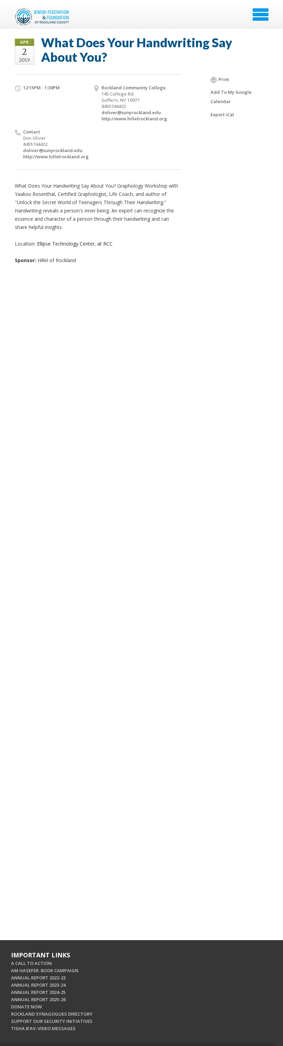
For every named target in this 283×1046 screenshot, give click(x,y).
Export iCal (222, 114)
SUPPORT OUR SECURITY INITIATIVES (51, 1021)
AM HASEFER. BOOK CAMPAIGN (44, 970)
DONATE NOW (26, 1007)
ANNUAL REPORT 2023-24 (38, 985)
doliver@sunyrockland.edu (131, 112)
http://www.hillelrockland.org (134, 119)
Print (223, 79)
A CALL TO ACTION (31, 963)
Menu (261, 14)
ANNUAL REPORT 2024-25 (38, 992)
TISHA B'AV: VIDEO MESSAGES (43, 1028)
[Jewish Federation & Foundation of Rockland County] (43, 17)
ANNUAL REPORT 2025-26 (38, 999)
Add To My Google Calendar (231, 96)
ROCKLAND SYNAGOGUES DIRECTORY (51, 1014)
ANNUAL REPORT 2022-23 (38, 978)
